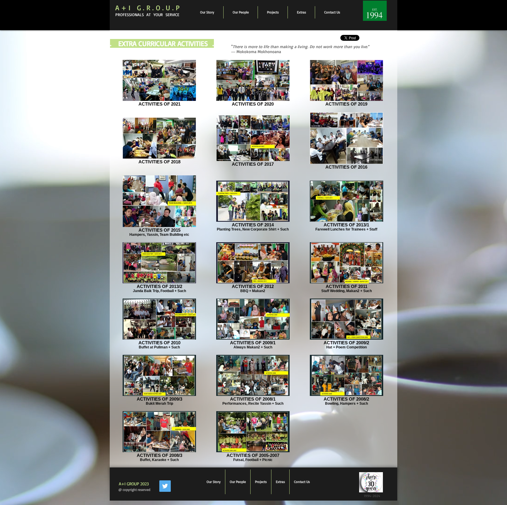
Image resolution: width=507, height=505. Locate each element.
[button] (241, 12)
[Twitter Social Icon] (165, 486)
